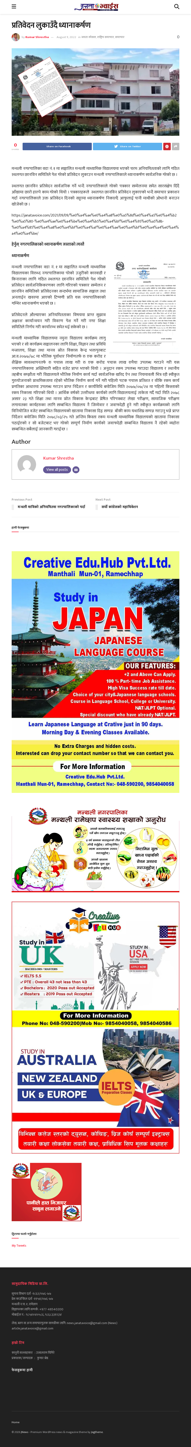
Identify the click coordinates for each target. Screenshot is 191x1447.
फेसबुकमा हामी (22, 1370)
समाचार (119, 37)
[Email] (75, 469)
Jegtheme (97, 1432)
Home (16, 1422)
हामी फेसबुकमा (20, 527)
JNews (24, 1432)
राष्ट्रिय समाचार (105, 37)
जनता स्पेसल (88, 37)
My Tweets (19, 1245)
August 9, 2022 (66, 37)
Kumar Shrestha (37, 37)
